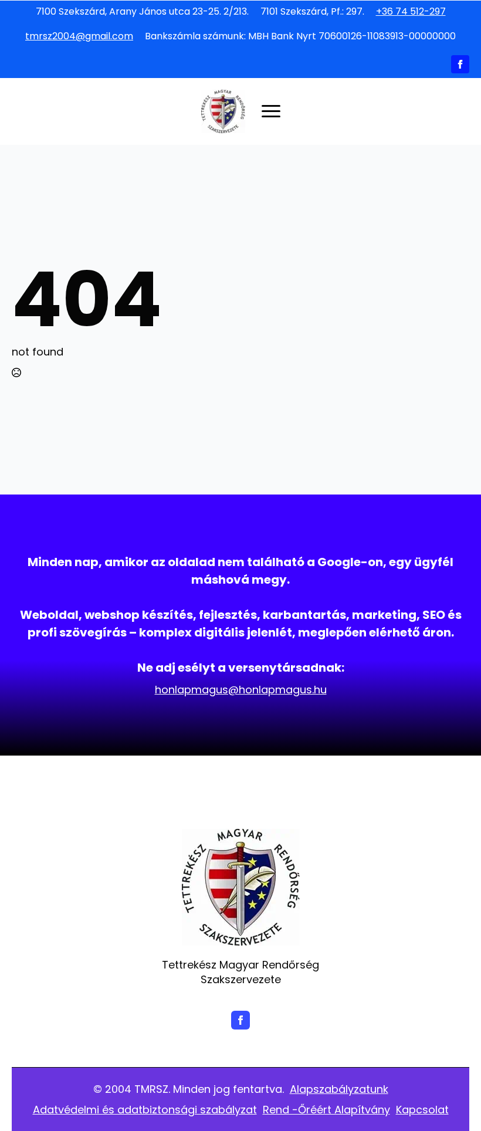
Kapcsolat (422, 1109)
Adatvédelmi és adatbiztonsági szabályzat (145, 1109)
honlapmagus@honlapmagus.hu (241, 689)
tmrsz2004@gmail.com (79, 36)
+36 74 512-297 (411, 11)
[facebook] (460, 64)
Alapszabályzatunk (339, 1089)
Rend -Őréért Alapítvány (326, 1109)
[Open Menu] (271, 111)
